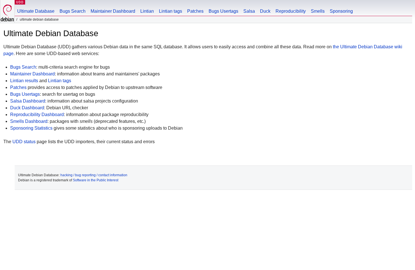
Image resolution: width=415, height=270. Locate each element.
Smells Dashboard (28, 121)
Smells (318, 11)
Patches (195, 11)
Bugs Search (73, 11)
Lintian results (24, 80)
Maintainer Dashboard (113, 11)
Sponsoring (341, 11)
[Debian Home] (7, 11)
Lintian (147, 11)
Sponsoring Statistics (31, 128)
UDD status (24, 141)
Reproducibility (291, 11)
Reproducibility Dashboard (37, 114)
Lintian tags (170, 11)
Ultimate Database (35, 11)
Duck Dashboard (27, 107)
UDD (20, 2)
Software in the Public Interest (95, 180)
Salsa (249, 11)
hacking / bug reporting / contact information (93, 175)
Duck (265, 11)
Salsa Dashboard (27, 101)
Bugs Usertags (223, 11)
